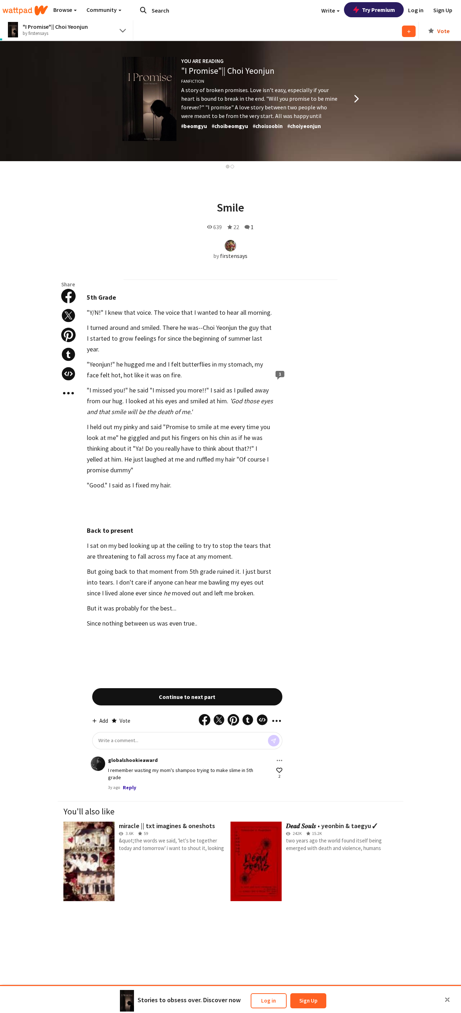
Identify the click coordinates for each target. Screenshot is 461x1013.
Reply (129, 787)
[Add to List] (409, 31)
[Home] (25, 10)
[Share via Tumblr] (68, 354)
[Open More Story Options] (68, 393)
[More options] (279, 760)
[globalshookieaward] (98, 764)
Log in (268, 1000)
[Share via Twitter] (68, 315)
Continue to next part (187, 696)
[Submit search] (143, 10)
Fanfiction (192, 81)
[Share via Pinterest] (68, 335)
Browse (63, 9)
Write (328, 10)
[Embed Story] (68, 374)
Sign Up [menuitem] (442, 10)
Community (102, 9)
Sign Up (308, 1000)
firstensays (233, 255)
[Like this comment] (279, 770)
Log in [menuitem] (416, 10)
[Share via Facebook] (68, 296)
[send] (273, 740)
